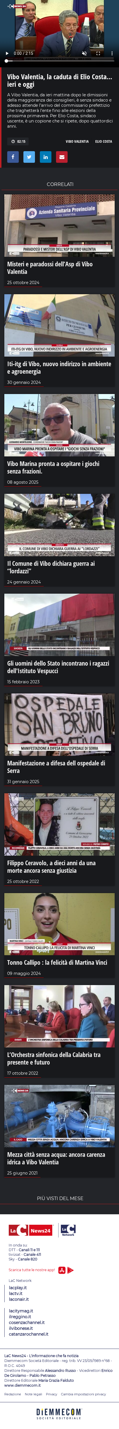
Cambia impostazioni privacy (83, 1394)
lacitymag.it (21, 1311)
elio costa (103, 141)
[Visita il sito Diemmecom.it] (59, 1421)
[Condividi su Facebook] (12, 158)
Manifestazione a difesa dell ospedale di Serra (56, 766)
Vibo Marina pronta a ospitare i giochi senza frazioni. (53, 467)
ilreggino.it (20, 1316)
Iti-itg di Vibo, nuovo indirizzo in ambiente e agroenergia (59, 367)
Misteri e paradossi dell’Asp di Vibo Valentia (50, 267)
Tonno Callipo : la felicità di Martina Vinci (57, 962)
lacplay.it (18, 1287)
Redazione (12, 1394)
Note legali (33, 1394)
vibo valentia (77, 141)
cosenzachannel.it (27, 1322)
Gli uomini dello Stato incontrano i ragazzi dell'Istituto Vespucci (58, 667)
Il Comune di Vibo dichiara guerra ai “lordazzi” (51, 567)
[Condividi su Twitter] (28, 158)
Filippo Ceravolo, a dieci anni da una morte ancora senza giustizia (51, 866)
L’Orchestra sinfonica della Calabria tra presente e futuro (54, 1058)
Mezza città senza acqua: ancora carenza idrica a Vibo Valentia (56, 1158)
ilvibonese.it (21, 1328)
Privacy (51, 1394)
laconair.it (19, 1299)
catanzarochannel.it (29, 1334)
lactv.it (16, 1293)
